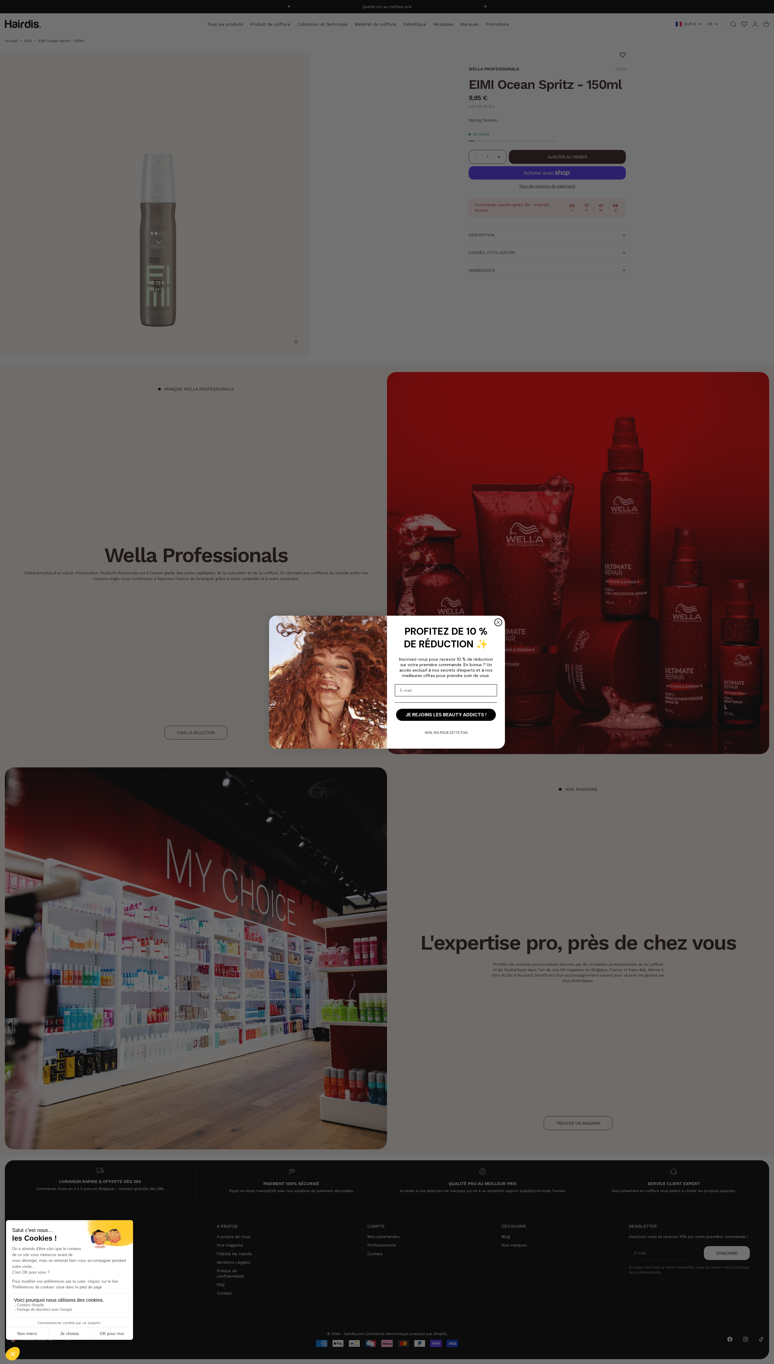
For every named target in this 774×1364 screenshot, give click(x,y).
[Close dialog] (498, 622)
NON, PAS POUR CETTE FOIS (446, 733)
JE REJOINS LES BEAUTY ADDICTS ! (445, 714)
